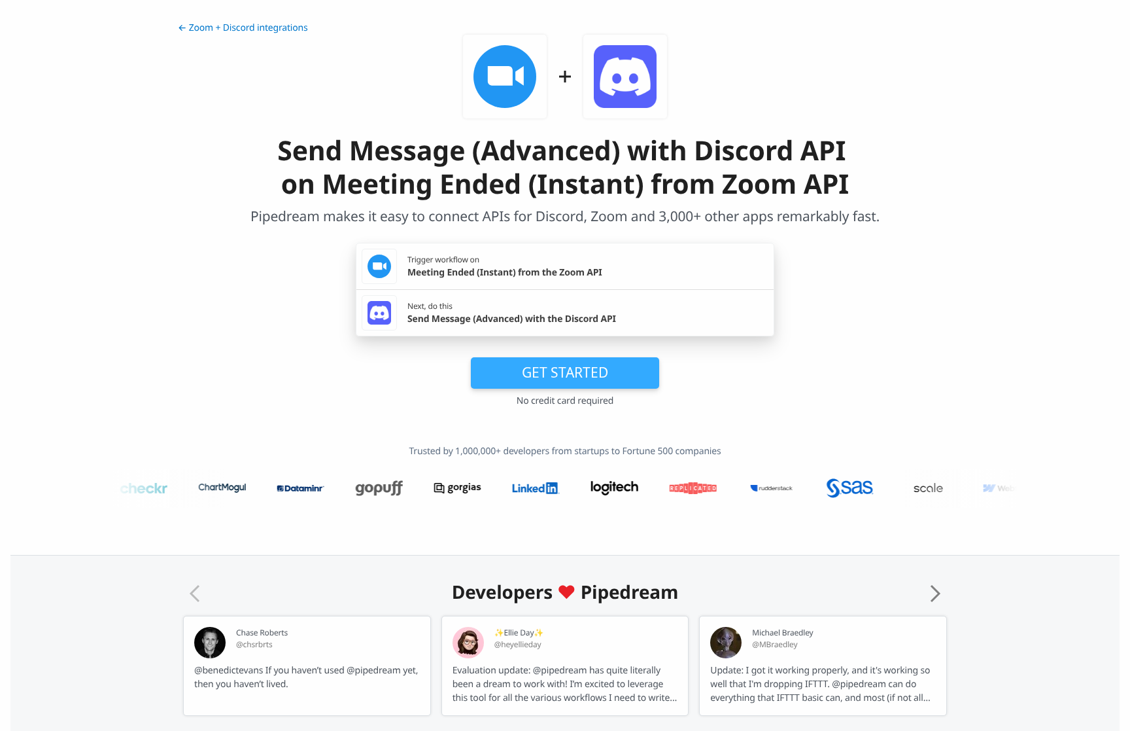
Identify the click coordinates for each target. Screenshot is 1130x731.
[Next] (935, 594)
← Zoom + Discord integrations (243, 28)
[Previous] (195, 594)
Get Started (565, 372)
